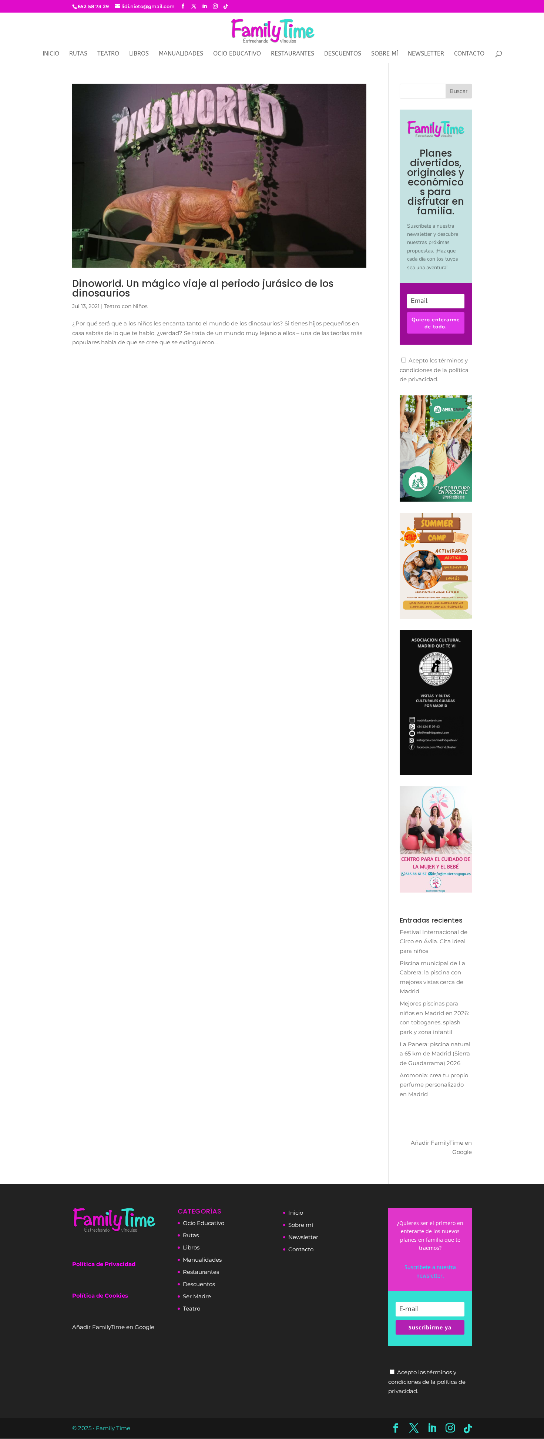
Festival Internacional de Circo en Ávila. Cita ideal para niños (433, 941)
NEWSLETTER (426, 54)
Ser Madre (197, 1296)
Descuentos (342, 54)
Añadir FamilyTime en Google (441, 1147)
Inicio (51, 54)
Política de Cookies (100, 1295)
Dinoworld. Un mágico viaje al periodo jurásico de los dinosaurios (202, 288)
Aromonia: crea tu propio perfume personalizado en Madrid (434, 1085)
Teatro (108, 54)
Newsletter (303, 1237)
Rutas (78, 54)
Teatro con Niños (126, 306)
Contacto (469, 54)
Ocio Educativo (237, 54)
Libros (139, 54)
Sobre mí (384, 54)
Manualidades (181, 54)
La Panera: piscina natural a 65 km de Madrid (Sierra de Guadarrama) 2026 (435, 1054)
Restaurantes (292, 54)
